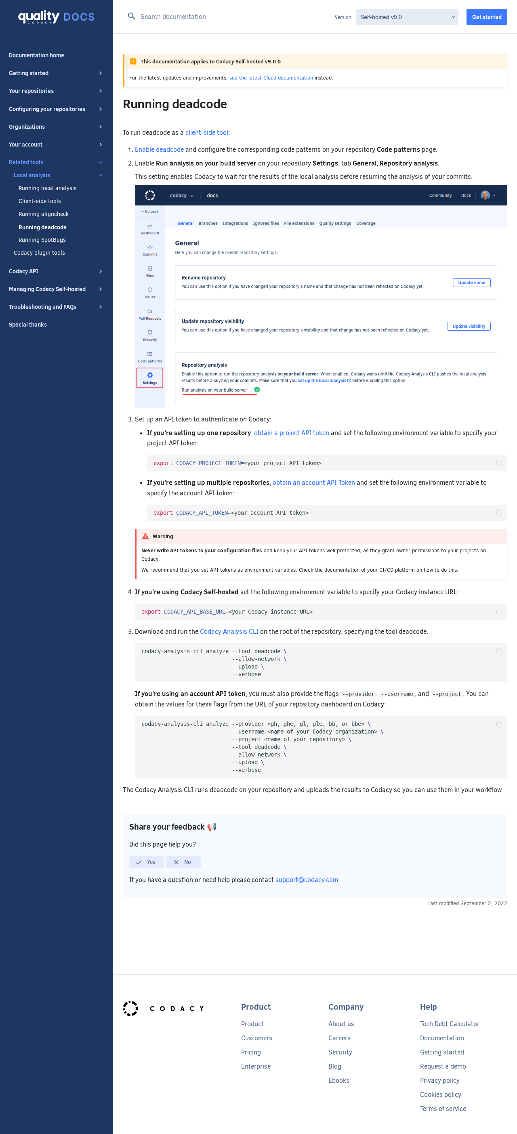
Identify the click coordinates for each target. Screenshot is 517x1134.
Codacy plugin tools (39, 253)
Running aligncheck (44, 214)
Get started (487, 17)
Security (340, 1052)
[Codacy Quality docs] (56, 17)
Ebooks (338, 1080)
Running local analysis (48, 188)
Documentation (442, 1038)
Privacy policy (440, 1080)
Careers (339, 1038)
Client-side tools (40, 201)
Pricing (251, 1052)
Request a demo (443, 1066)
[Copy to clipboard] (499, 463)
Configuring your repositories (47, 109)
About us (341, 1024)
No (187, 862)
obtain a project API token (291, 433)
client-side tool (206, 132)
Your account (25, 144)
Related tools (26, 162)
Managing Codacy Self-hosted (47, 289)
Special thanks (28, 324)
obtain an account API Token (314, 482)
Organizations (27, 126)
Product (252, 1024)
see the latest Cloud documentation (271, 77)
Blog (334, 1066)
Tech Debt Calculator (449, 1024)
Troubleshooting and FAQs (42, 306)
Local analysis (32, 175)
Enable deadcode (159, 149)
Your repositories (31, 90)
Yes (150, 862)
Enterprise (256, 1066)
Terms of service (443, 1109)
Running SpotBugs (42, 240)
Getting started (28, 73)
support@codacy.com (306, 880)
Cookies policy (440, 1094)
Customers (256, 1038)
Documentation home (36, 55)
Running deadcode (43, 227)
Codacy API (23, 271)
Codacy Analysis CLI (229, 631)
